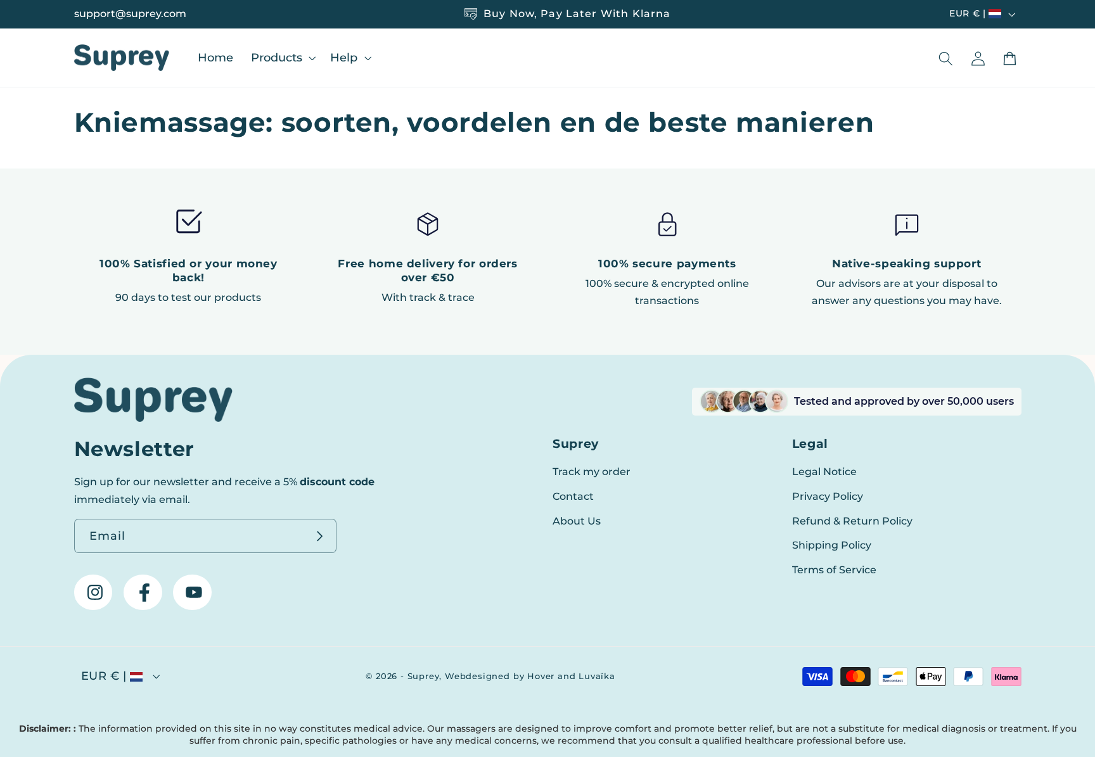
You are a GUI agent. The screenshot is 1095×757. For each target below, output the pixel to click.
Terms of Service (834, 569)
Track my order (592, 471)
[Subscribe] (320, 536)
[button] (282, 57)
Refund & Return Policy (852, 520)
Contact (573, 496)
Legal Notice (824, 471)
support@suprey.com (130, 14)
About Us (577, 520)
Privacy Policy (827, 496)
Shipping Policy (831, 544)
